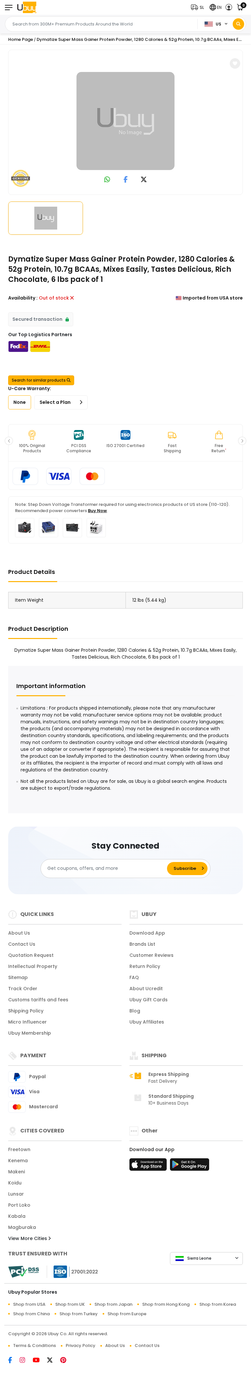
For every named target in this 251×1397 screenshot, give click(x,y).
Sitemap (18, 977)
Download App (147, 933)
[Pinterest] (66, 1360)
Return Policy (144, 966)
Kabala (16, 1216)
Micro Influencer (27, 1022)
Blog (134, 1011)
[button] (199, 7)
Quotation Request (31, 955)
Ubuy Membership (29, 1033)
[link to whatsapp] (107, 180)
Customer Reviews (151, 955)
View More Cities (28, 1238)
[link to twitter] (144, 180)
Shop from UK (70, 1304)
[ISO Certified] (72, 1271)
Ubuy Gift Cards (148, 999)
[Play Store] (189, 1166)
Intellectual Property (32, 966)
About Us (19, 933)
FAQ (134, 977)
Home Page (20, 39)
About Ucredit (146, 988)
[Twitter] (53, 1360)
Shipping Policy (25, 1011)
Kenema (18, 1160)
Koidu (15, 1183)
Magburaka (22, 1227)
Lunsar (16, 1194)
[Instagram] (26, 1360)
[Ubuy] (26, 7)
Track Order (22, 988)
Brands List (142, 944)
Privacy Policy (80, 1345)
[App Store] (149, 1166)
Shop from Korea (217, 1304)
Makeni (16, 1171)
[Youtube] (40, 1360)
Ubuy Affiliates (146, 1022)
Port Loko (19, 1205)
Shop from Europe (127, 1314)
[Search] (238, 24)
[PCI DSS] (23, 1272)
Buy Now (97, 511)
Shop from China (31, 1314)
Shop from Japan (113, 1304)
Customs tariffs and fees (38, 999)
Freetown (19, 1149)
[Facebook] (14, 1360)
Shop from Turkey (78, 1314)
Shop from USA (29, 1304)
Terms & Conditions (34, 1345)
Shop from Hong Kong (166, 1304)
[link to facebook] (126, 180)
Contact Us (21, 944)
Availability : (23, 298)
